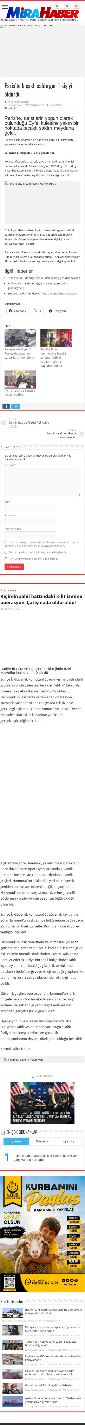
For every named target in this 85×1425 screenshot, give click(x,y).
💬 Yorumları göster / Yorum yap (23, 1059)
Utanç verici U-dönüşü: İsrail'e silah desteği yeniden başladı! (44, 278)
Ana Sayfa (9, 20)
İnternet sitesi (13, 529)
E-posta (10, 515)
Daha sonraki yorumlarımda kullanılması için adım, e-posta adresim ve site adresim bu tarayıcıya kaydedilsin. (42, 544)
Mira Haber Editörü (18, 101)
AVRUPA (23, 20)
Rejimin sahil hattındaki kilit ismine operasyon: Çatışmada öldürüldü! (41, 599)
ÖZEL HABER (8, 590)
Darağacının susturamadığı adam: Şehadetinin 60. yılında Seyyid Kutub (41, 1087)
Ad (7, 502)
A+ (77, 5)
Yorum (10, 465)
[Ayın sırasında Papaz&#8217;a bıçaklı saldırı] (20, 379)
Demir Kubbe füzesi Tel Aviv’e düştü (29, 422)
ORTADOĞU (7, 1078)
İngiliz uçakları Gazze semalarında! (61, 433)
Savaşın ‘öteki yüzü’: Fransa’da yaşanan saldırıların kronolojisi (20, 353)
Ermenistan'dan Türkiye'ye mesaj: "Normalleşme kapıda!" (42, 293)
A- (57, 5)
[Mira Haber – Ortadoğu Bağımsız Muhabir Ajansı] (42, 11)
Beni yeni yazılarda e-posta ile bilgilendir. (33, 559)
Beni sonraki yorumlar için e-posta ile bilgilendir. (38, 552)
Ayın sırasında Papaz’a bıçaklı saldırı (20, 393)
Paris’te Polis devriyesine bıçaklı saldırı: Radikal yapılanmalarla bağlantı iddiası (53, 357)
